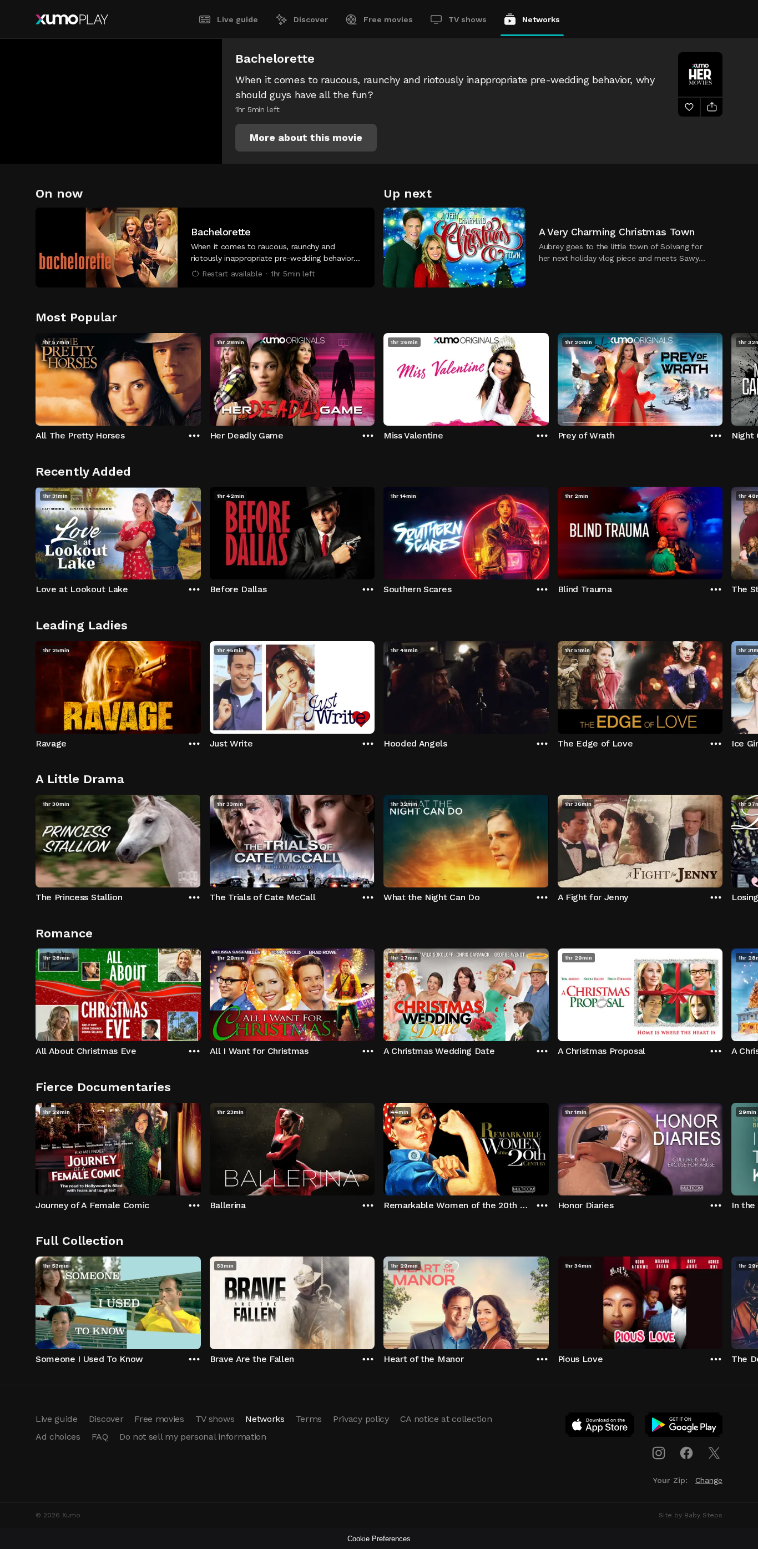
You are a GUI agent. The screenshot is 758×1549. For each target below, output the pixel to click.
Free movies (388, 19)
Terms (309, 1419)
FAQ (100, 1436)
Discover (311, 19)
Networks (541, 19)
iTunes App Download (600, 1427)
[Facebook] (686, 1453)
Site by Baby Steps (690, 1515)
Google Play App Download (684, 1427)
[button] (306, 138)
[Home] (72, 19)
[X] (714, 1453)
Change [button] (708, 1480)
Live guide (237, 19)
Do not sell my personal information (192, 1436)
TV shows (467, 19)
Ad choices (58, 1436)
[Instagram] (658, 1453)
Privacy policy (361, 1419)
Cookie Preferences (379, 1539)
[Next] (722, 377)
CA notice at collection (446, 1419)
